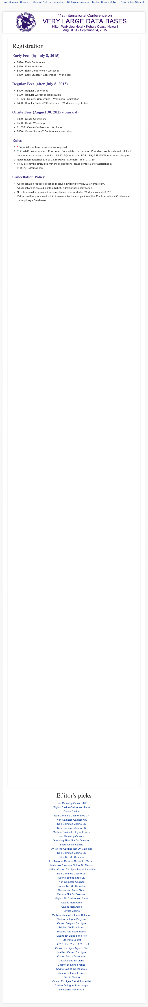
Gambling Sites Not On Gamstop (71, 840)
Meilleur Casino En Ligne (71, 952)
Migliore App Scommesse (71, 931)
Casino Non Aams (71, 902)
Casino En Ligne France (71, 964)
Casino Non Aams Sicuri (71, 890)
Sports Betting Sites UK (71, 877)
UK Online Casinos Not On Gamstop (71, 848)
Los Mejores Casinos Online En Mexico (71, 861)
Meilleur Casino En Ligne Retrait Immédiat (71, 869)
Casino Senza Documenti (71, 956)
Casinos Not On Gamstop (71, 894)
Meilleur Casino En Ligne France (71, 832)
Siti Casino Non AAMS (71, 989)
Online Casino (72, 811)
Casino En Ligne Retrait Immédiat (71, 981)
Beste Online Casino (71, 844)
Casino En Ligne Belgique (71, 919)
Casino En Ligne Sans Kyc (71, 935)
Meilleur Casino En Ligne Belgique (71, 915)
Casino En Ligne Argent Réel (71, 948)
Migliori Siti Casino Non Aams (71, 898)
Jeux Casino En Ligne (71, 960)
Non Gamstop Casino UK (71, 823)
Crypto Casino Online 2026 (71, 968)
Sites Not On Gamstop (71, 857)
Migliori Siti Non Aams (71, 927)
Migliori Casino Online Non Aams (71, 807)
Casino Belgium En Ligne (71, 923)
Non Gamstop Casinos (71, 836)
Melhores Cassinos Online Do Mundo (71, 865)
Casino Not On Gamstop (72, 886)
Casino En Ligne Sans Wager (71, 985)
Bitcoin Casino (72, 977)
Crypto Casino (72, 910)
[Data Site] (74, 22)
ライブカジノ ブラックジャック (72, 944)
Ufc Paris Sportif (71, 939)
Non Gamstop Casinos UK (72, 803)
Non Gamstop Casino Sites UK (71, 815)
